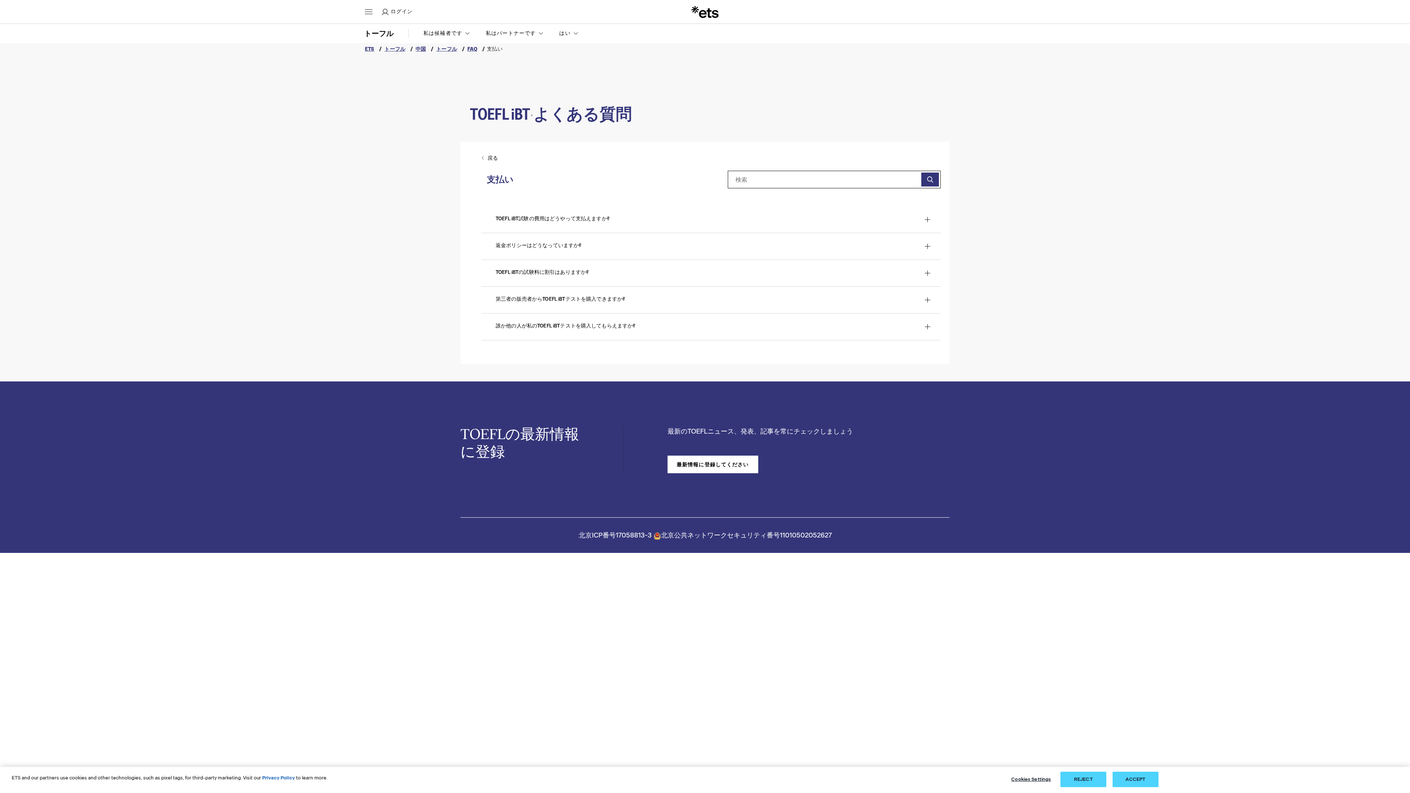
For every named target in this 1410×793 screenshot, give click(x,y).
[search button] (930, 180)
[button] (447, 33)
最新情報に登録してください (713, 464)
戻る (493, 158)
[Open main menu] (368, 11)
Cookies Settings (1031, 779)
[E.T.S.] (705, 12)
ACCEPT (1135, 779)
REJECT (1083, 779)
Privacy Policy (278, 778)
